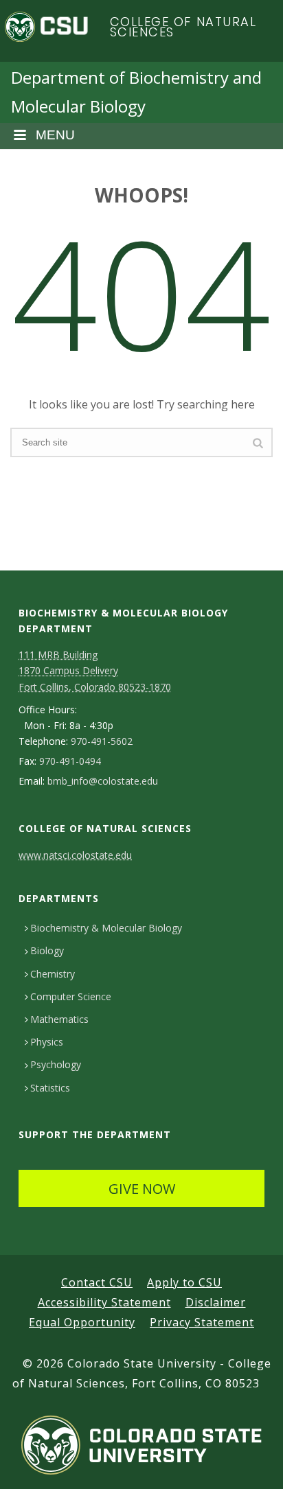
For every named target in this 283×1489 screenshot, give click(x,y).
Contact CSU (97, 1282)
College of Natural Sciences (183, 27)
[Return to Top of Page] (252, 1463)
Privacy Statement (202, 1322)
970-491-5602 (102, 741)
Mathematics (59, 1019)
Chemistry (52, 973)
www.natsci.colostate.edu (75, 855)
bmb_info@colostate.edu (102, 781)
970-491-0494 (70, 761)
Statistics (50, 1087)
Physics (46, 1041)
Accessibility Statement (104, 1302)
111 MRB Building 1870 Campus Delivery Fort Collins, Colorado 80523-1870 (95, 670)
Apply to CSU (184, 1282)
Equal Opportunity (82, 1322)
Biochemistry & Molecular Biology (106, 927)
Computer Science (70, 996)
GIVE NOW (142, 1188)
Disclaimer (215, 1302)
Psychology (55, 1064)
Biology (47, 950)
